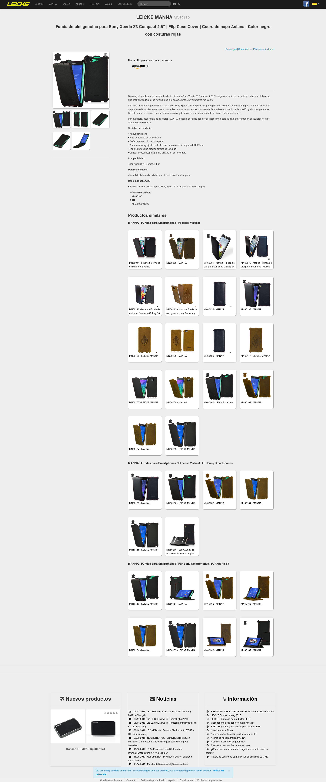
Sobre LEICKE (125, 3)
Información (243, 698)
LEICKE (39, 3)
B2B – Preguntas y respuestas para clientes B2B (235, 726)
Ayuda (108, 3)
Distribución (186, 780)
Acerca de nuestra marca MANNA (227, 737)
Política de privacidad (152, 780)
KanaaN (80, 3)
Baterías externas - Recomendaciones (230, 745)
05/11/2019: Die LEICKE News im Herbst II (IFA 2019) (160, 718)
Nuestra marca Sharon (222, 730)
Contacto (131, 780)
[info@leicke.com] (174, 4)
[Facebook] (306, 3)
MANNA (52, 3)
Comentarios (244, 48)
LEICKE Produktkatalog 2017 (225, 715)
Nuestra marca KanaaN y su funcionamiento (233, 733)
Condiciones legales (111, 780)
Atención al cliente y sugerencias (227, 741)
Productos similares (263, 48)
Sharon (66, 3)
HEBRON (95, 3)
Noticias (166, 698)
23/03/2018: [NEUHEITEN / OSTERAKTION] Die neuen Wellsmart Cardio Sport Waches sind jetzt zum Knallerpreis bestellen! (159, 741)
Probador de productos (209, 780)
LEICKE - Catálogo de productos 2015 (230, 718)
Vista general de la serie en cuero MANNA (232, 722)
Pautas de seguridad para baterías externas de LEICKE (239, 756)
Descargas (231, 48)
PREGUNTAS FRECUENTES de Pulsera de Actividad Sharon (242, 711)
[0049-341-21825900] (179, 4)
